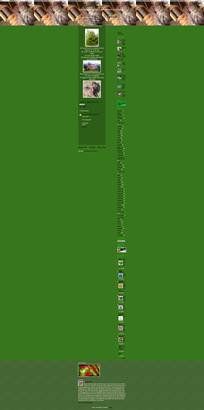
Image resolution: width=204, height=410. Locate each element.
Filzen (118, 138)
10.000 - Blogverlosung (124, 94)
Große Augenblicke (120, 147)
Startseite (92, 147)
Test (119, 355)
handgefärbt (120, 151)
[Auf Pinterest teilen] (84, 104)
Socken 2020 (120, 203)
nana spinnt (121, 305)
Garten (118, 143)
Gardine (119, 140)
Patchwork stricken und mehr (121, 315)
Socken (118, 187)
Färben (118, 136)
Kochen (119, 170)
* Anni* (120, 353)
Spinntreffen (120, 207)
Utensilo (119, 226)
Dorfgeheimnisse (91, 5)
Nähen (118, 180)
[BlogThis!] (80, 104)
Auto (118, 121)
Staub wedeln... (124, 308)
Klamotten (119, 167)
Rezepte (119, 182)
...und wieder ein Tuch (124, 299)
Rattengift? (124, 48)
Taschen (119, 210)
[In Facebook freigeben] (83, 104)
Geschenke (119, 145)
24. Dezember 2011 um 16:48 (92, 114)
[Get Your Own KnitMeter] (121, 105)
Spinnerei (119, 205)
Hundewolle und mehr (121, 336)
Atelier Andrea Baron (122, 259)
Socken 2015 (120, 191)
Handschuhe (120, 153)
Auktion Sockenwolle (120, 117)
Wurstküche (120, 235)
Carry (118, 133)
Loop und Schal (121, 172)
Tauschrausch (120, 212)
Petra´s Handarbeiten (122, 325)
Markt (118, 176)
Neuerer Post (82, 147)
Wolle (118, 233)
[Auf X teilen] (82, 104)
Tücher (118, 222)
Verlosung (119, 228)
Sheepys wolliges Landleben (121, 272)
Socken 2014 (120, 189)
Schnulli (119, 185)
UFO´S (119, 224)
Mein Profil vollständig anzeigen (85, 403)
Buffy (84, 107)
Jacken (118, 163)
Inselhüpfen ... (124, 275)
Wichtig (119, 231)
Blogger (110, 407)
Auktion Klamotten (119, 114)
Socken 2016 (120, 194)
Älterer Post (101, 147)
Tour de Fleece (120, 216)
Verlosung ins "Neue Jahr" (124, 87)
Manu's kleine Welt (122, 346)
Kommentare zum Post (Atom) (90, 151)
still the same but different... (121, 349)
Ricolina (84, 114)
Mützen (119, 178)
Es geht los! (123, 70)
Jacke (124, 317)
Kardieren (119, 165)
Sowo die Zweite (124, 340)
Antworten (84, 127)
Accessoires (119, 111)
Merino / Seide (123, 63)
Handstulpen (120, 155)
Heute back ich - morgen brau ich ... (121, 158)
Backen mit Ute (120, 123)
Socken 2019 (120, 201)
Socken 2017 (120, 196)
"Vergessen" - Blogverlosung (124, 42)
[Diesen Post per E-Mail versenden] (79, 104)
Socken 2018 (120, 198)
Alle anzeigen (123, 358)
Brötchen (119, 129)
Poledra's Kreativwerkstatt (122, 282)
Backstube (119, 127)
